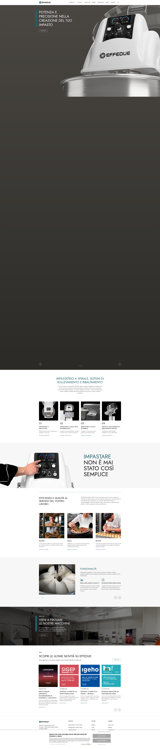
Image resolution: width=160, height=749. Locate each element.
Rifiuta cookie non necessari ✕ (104, 731)
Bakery (93, 725)
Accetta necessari (101, 740)
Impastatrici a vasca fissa (75, 725)
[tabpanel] (80, 304)
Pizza (93, 727)
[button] (75, 2)
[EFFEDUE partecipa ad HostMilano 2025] (69, 676)
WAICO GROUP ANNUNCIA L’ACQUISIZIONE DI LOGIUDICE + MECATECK (111, 694)
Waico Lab (111, 725)
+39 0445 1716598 (43, 729)
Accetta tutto (101, 735)
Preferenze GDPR (101, 744)
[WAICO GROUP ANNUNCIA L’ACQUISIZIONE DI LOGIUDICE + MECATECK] (111, 676)
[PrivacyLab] (88, 744)
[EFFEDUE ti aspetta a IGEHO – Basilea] (48, 676)
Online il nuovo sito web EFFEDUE (89, 692)
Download (111, 730)
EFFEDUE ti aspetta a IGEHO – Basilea (47, 692)
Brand (110, 727)
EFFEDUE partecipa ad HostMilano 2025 (68, 692)
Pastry (93, 730)
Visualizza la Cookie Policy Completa (57, 744)
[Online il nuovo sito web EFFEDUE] (90, 676)
